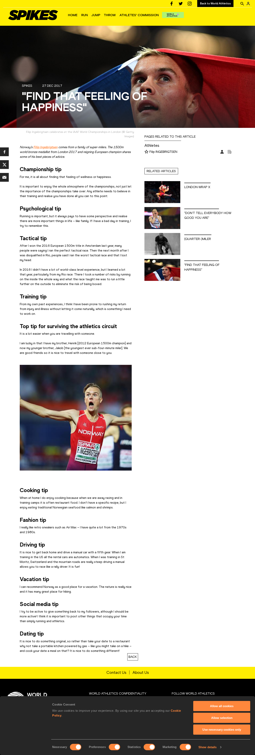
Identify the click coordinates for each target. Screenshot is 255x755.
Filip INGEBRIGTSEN (163, 152)
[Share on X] (4, 164)
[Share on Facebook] (4, 151)
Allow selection (221, 717)
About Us (140, 672)
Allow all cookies (221, 706)
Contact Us (116, 672)
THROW (110, 15)
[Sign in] (248, 3)
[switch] (114, 747)
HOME (72, 15)
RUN (84, 15)
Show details (207, 747)
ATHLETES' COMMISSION (139, 15)
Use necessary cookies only (221, 729)
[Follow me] (146, 152)
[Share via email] (4, 177)
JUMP (95, 15)
